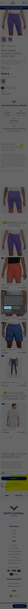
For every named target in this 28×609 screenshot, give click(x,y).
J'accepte (7, 307)
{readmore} (20, 304)
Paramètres (16, 307)
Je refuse (7, 310)
